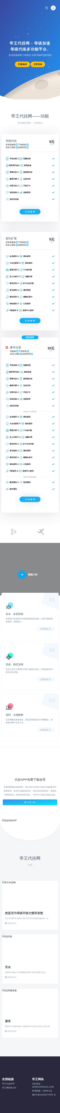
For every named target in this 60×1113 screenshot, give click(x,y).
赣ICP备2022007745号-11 (44, 1095)
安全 (8, 967)
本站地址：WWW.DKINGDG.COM (43, 1085)
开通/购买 (22, 64)
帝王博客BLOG (9, 1087)
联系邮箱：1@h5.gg (42, 1091)
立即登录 (37, 64)
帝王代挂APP (8, 1083)
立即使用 (44, 629)
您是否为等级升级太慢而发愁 (24, 913)
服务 (8, 1021)
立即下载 (31, 802)
